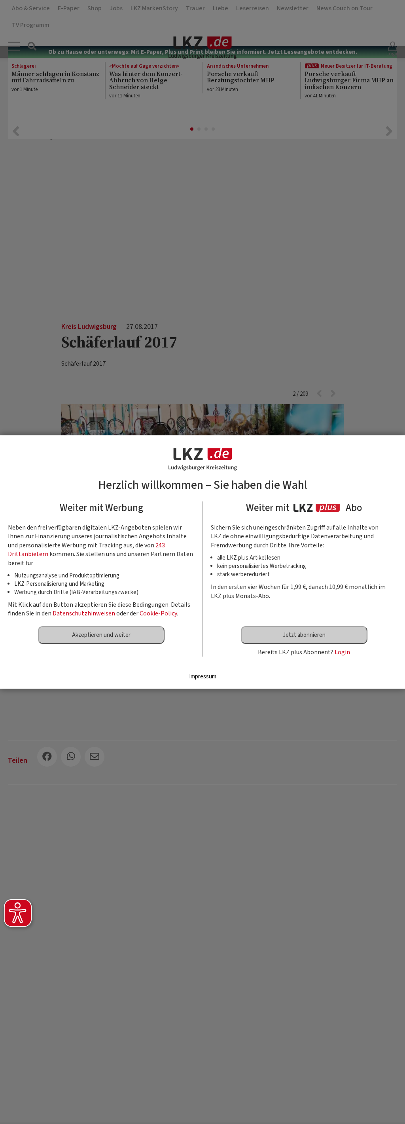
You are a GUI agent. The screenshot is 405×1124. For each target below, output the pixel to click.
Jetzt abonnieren (304, 635)
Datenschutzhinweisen (84, 613)
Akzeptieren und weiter (101, 635)
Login (342, 652)
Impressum (202, 676)
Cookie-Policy (158, 613)
